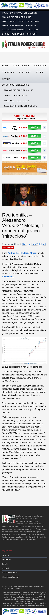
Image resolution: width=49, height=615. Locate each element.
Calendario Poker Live (13, 30)
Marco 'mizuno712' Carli (34, 244)
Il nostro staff (6, 560)
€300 (24, 143)
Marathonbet (14, 150)
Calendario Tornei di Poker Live (20, 106)
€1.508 (23, 127)
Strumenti (32, 34)
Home (5, 13)
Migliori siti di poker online (16, 17)
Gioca (34, 127)
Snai (16, 157)
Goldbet (15, 143)
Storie (5, 34)
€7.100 (23, 136)
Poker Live (31, 25)
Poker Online (9, 21)
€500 (24, 157)
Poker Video (17, 34)
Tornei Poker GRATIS (12, 25)
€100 (24, 150)
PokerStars (7, 277)
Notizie (6, 79)
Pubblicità (5, 568)
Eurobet (14, 136)
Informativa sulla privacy (10, 577)
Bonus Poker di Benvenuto (24, 13)
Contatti (5, 564)
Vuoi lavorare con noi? (10, 573)
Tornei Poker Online (28, 21)
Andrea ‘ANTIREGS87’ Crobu (22, 253)
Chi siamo (5, 555)
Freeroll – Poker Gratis (16, 101)
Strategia (33, 30)
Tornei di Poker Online (16, 95)
